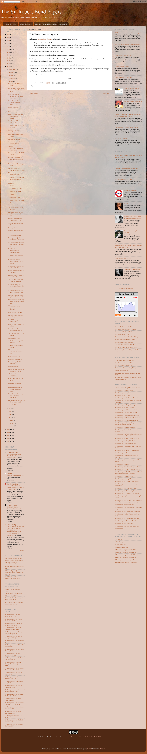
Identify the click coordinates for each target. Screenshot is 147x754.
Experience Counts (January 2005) (125, 360)
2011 (8, 64)
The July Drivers (13, 405)
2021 (8, 34)
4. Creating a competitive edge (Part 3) (126, 555)
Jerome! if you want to (15, 359)
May (10, 414)
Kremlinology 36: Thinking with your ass (127, 418)
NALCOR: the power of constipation (15, 320)
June (10, 411)
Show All (22, 550)
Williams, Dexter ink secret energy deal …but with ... (16, 244)
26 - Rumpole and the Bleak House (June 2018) (13, 615)
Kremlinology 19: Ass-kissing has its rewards (128, 469)
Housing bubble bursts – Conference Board (15, 219)
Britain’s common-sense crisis (15, 475)
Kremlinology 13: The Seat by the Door (127, 491)
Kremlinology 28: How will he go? (125, 443)
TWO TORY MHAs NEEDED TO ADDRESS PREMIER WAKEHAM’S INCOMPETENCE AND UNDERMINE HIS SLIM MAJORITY (15, 530)
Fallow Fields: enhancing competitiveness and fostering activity (128, 156)
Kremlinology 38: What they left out (126, 412)
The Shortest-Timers (14, 197)
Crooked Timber (12, 505)
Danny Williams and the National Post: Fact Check (15, 116)
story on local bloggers (45, 39)
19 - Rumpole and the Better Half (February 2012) (14, 645)
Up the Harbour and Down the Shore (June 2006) (127, 374)
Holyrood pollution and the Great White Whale (16, 401)
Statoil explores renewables (13, 108)
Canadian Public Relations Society (12, 590)
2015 (8, 52)
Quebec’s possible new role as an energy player (16, 370)
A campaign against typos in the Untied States (16, 267)
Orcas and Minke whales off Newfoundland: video (15, 214)
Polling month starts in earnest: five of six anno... (15, 389)
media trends (38, 86)
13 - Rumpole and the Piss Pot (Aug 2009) (13, 673)
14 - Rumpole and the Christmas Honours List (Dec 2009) (14, 669)
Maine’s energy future (14, 112)
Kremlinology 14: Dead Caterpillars (125, 488)
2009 (8, 430)
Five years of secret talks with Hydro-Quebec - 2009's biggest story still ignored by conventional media (14, 561)
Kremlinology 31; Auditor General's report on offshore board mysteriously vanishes (128, 435)
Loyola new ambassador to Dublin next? (16, 271)
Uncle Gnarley (11, 525)
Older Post (106, 93)
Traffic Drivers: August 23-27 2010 (16, 126)
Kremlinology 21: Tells (122, 464)
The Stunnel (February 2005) (123, 363)
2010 (8, 67)
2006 (8, 438)
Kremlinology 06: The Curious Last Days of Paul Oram (128, 515)
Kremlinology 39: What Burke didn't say (127, 410)
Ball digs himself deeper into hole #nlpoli (127, 44)
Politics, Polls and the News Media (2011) (127, 339)
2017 (8, 46)
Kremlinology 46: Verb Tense (124, 390)
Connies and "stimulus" (15, 312)
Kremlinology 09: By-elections (124, 504)
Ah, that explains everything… (13, 375)
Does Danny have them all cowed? (16, 135)
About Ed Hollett (10, 24)
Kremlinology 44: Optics (122, 395)
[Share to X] (61, 83)
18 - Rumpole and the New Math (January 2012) (14, 650)
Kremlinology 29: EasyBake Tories (125, 441)
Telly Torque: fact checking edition (16, 334)
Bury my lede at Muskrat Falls (15, 84)
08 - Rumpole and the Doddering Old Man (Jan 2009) (14, 695)
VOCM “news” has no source (14, 184)
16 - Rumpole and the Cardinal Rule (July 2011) (14, 658)
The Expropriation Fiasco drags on (15, 208)
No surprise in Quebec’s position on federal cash (16, 239)
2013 (8, 58)
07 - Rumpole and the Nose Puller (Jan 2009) (13, 699)
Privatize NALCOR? (14, 356)
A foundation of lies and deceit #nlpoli (126, 127)
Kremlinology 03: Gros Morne (124, 523)
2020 (8, 37)
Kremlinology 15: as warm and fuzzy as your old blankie (128, 485)
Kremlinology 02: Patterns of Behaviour (127, 526)
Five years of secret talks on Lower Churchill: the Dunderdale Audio (128, 246)
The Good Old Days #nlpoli (132, 269)
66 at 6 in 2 (127, 203)
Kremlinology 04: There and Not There (126, 521)
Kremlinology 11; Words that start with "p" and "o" (128, 497)
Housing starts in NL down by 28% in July (16, 276)
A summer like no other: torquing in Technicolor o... (16, 286)
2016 (8, 49)
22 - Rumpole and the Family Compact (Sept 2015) (13, 633)
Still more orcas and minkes (14, 131)
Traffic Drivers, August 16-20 (16, 201)
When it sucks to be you (15, 235)
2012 (8, 61)
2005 (8, 441)
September (12, 78)
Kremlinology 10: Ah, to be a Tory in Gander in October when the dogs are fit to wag (128, 501)
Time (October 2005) (121, 370)
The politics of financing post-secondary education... (15, 395)
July (10, 408)
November (12, 72)
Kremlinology (119, 529)
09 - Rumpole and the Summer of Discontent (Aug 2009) (15, 690)
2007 (8, 435)
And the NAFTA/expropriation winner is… (15, 148)
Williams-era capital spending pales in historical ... (14, 307)
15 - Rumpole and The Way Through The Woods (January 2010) (13, 663)
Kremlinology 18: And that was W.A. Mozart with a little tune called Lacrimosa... (128, 473)
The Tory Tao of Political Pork (15, 224)
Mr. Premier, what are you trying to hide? (16, 174)
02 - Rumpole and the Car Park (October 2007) (14, 721)
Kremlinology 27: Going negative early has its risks (128, 447)
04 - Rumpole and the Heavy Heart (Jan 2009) (13, 712)
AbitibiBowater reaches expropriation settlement (16, 169)
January (11, 426)
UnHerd (9, 473)
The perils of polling (121, 138)
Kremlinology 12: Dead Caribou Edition (127, 493)
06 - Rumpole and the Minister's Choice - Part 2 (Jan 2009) (14, 703)
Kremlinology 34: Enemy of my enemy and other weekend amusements (128, 423)
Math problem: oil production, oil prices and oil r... (15, 96)
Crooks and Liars (12, 452)
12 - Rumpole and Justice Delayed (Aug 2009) (12, 677)
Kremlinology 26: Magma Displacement (127, 450)
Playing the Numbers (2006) (123, 327)
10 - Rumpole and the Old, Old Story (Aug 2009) (14, 686)
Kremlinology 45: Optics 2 (123, 393)
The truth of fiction (14, 205)
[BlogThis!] (59, 83)
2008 (8, 432)
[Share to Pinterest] (65, 83)
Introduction (118, 539)
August (11, 81)
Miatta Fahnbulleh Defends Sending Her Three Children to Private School (15, 487)
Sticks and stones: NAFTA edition (16, 153)
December (12, 69)
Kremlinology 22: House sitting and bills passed (127, 460)
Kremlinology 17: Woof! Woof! (124, 476)
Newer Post (34, 93)
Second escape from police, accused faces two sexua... (16, 102)
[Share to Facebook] (63, 83)
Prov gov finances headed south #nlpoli (126, 168)
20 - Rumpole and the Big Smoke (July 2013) (14, 641)
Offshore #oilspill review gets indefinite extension (16, 296)
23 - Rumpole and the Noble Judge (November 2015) (13, 628)
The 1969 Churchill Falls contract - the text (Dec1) (12, 577)
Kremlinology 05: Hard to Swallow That (127, 518)
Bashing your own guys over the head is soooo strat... (15, 159)
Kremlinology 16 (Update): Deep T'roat (127, 481)
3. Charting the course (121, 547)
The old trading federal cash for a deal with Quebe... (15, 193)
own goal (45, 86)
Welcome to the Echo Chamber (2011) (126, 337)
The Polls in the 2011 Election (124, 342)
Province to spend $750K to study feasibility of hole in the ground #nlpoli (128, 115)
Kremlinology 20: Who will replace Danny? (128, 467)
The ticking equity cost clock (123, 179)
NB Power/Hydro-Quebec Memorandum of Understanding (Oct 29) (14, 572)
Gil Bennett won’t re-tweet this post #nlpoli (128, 33)
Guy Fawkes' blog (12, 484)
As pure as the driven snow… (14, 384)
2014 (8, 55)
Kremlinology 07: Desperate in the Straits (127, 511)
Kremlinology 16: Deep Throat (124, 479)
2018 (8, 43)
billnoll (89, 749)
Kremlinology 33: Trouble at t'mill (125, 427)
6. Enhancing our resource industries (126, 562)
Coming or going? (13, 366)
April (10, 417)
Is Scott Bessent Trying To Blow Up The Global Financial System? (14, 456)
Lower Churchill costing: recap (15, 164)
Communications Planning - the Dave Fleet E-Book (14, 598)
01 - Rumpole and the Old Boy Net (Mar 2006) (14, 725)
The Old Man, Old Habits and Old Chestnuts (15, 280)
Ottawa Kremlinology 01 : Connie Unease (127, 388)
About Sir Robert (26, 24)
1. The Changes (119, 542)
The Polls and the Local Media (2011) (126, 347)
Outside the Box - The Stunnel (124, 77)
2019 (8, 40)
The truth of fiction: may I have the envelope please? (16, 179)
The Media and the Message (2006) (125, 329)
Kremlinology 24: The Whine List (15, 363)
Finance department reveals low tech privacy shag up (16, 261)
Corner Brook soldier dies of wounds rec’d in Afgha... (16, 90)
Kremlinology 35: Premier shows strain (126, 420)
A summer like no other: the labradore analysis (15, 291)
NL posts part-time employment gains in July (15, 351)
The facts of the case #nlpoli (132, 89)
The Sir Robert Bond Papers (31, 11)
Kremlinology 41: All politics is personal (127, 405)
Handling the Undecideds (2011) (124, 345)
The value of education (15, 188)
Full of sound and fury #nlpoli (133, 101)
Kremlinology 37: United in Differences (127, 415)
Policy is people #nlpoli (122, 66)
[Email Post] (53, 83)
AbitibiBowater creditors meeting (15, 316)
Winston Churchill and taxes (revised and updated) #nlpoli (132, 217)
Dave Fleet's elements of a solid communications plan (14, 603)
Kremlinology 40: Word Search (124, 407)
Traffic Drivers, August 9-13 (15, 256)
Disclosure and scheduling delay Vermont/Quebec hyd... (16, 301)
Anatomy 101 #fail (14, 338)
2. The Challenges (120, 544)
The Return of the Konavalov (13, 122)
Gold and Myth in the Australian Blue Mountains (14, 508)
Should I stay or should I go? (15, 231)
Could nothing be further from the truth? (15, 143)
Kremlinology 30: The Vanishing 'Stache (127, 438)
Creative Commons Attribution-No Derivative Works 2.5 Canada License (87, 737)
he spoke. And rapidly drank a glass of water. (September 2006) (128, 378)
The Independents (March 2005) (124, 365)
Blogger (102, 749)
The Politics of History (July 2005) (125, 368)
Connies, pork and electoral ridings (16, 325)
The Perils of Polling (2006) (123, 332)
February (12, 423)
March (11, 420)
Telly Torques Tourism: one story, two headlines (16, 330)
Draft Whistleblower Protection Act (14, 567)
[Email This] (57, 83)
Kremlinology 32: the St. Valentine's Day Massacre (127, 430)
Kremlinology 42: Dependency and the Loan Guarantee (128, 401)
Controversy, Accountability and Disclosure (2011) (128, 350)
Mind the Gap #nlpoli (130, 190)
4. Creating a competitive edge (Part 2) (126, 552)
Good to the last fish (14, 139)
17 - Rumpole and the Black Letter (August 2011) (13, 654)
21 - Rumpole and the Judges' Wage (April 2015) (13, 637)
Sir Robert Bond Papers (126, 288)
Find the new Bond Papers (123, 55)
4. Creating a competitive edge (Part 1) (126, 550)
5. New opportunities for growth (124, 560)
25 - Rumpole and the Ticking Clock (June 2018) (13, 620)
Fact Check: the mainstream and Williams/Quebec (14, 250)
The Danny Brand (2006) (122, 334)
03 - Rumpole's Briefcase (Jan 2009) (13, 716)
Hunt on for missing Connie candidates (132, 232)
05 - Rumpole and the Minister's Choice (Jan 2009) (14, 708)
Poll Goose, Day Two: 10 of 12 (15, 379)
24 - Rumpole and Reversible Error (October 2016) (13, 624)
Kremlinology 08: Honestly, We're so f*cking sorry (128, 508)
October (11, 75)
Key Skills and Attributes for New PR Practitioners (13, 594)
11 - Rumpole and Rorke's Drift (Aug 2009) (14, 682)
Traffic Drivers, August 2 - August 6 (16, 341)
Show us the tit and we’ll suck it (15, 346)
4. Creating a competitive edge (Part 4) (126, 557)
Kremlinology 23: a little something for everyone (126, 456)
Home (70, 93)
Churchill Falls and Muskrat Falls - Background (51, 24)
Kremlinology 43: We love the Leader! (126, 398)
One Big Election (13, 228)
